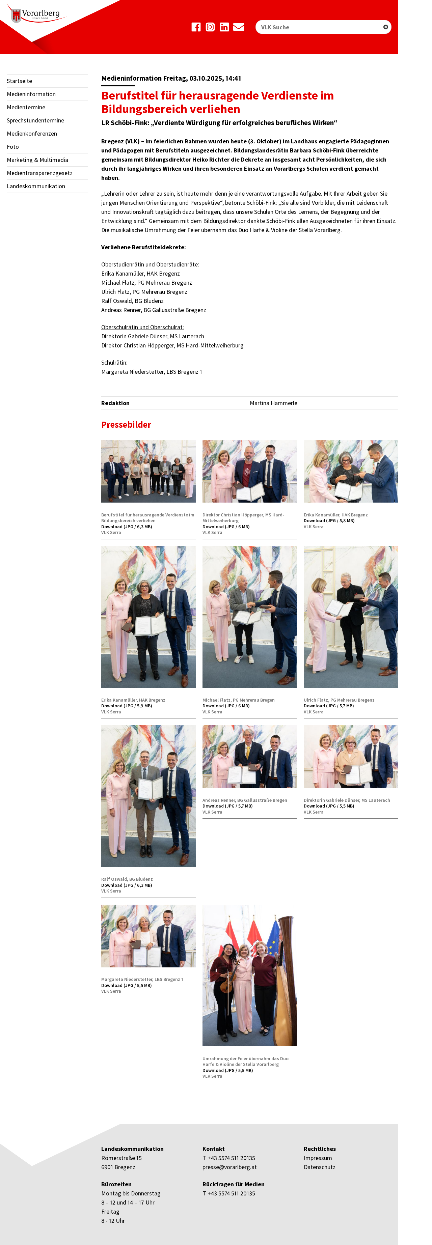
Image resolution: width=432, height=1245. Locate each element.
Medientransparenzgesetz (40, 173)
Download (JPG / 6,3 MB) (126, 527)
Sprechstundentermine (35, 120)
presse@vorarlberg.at (229, 1167)
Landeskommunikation (36, 186)
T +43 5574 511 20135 (228, 1158)
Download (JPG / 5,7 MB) (329, 706)
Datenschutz (319, 1167)
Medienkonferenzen (32, 133)
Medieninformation (31, 94)
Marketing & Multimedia (37, 160)
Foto (13, 146)
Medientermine (26, 107)
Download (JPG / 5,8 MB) (329, 520)
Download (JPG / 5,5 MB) (329, 806)
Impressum (318, 1158)
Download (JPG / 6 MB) (226, 527)
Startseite (19, 81)
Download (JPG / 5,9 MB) (126, 706)
